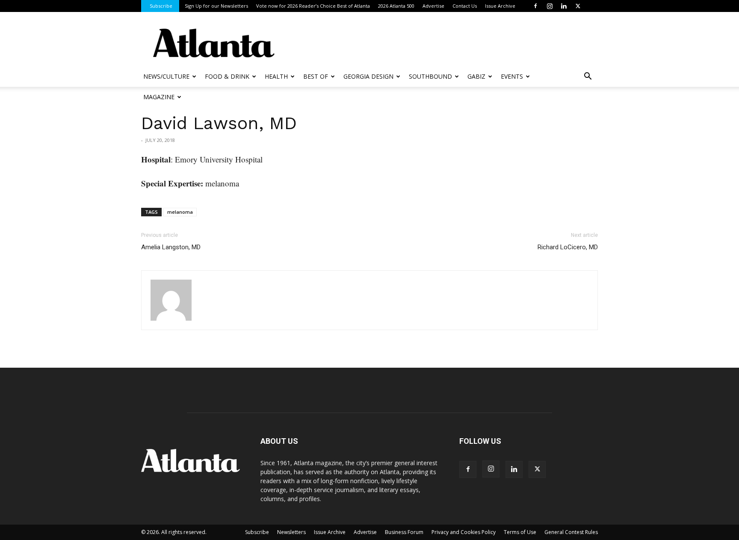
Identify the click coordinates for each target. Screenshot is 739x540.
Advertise (433, 6)
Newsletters (291, 532)
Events (512, 76)
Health (276, 76)
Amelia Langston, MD (171, 247)
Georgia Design (368, 76)
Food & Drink (227, 76)
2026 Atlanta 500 (396, 6)
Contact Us (464, 6)
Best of (315, 76)
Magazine (158, 97)
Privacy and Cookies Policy (464, 532)
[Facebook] (535, 6)
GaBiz (476, 76)
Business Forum (404, 532)
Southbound (430, 76)
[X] (577, 6)
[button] (587, 77)
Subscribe (161, 6)
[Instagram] (549, 6)
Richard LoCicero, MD (568, 247)
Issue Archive (500, 6)
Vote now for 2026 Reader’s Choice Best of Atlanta (313, 6)
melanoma (180, 212)
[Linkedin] (563, 6)
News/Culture (166, 76)
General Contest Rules (571, 532)
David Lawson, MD (219, 123)
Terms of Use (520, 532)
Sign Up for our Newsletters (216, 6)
